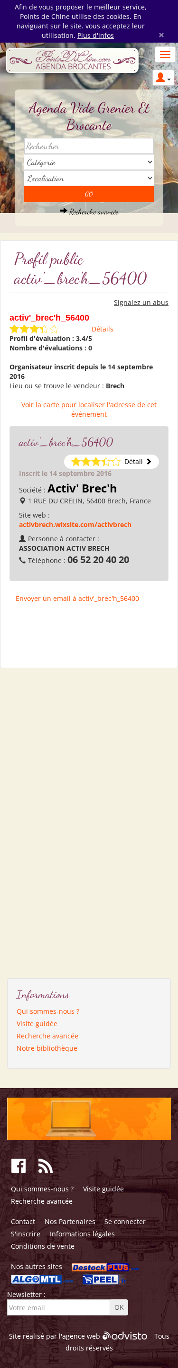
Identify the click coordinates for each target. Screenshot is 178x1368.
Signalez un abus (141, 302)
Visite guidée (37, 1023)
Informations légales (82, 1233)
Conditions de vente (43, 1246)
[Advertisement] (52, 820)
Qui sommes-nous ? (48, 1011)
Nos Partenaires (70, 1221)
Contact (23, 1221)
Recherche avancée (92, 211)
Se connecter (125, 1221)
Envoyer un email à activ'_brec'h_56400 (77, 598)
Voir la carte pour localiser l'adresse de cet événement (89, 409)
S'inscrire (25, 1233)
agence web (81, 1336)
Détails (102, 328)
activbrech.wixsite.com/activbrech (75, 524)
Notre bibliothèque (47, 1048)
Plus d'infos (95, 35)
